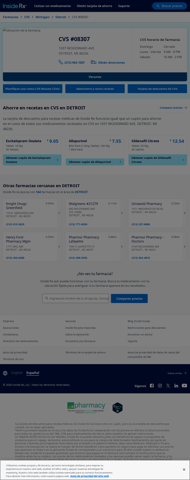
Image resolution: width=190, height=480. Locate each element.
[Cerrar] (184, 469)
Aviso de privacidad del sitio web (89, 476)
